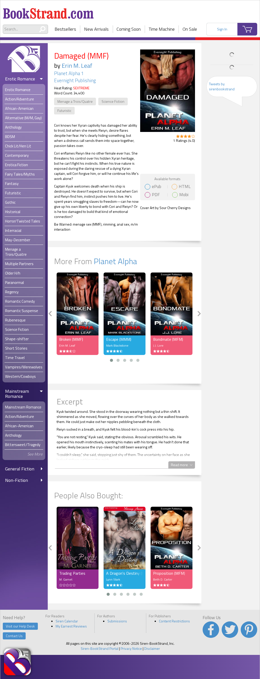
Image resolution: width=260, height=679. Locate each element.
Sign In (222, 29)
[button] (111, 360)
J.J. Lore (158, 345)
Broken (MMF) (71, 339)
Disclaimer (152, 648)
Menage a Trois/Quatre (75, 101)
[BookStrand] (48, 11)
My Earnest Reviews (71, 626)
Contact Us (14, 635)
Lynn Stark (113, 579)
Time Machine (162, 29)
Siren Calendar (67, 621)
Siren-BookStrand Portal (99, 648)
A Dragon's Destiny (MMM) (124, 573)
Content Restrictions (174, 621)
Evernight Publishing (75, 80)
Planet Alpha (115, 261)
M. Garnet (65, 579)
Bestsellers (65, 29)
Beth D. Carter (162, 579)
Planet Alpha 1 (69, 73)
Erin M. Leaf (77, 65)
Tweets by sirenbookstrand (222, 86)
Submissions (117, 621)
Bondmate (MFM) (168, 339)
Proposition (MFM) (169, 573)
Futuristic (64, 110)
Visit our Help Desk (20, 626)
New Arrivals (96, 29)
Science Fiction (113, 101)
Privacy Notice (131, 648)
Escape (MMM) (118, 339)
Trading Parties (72, 573)
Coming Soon (129, 29)
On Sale (190, 29)
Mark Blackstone (117, 345)
